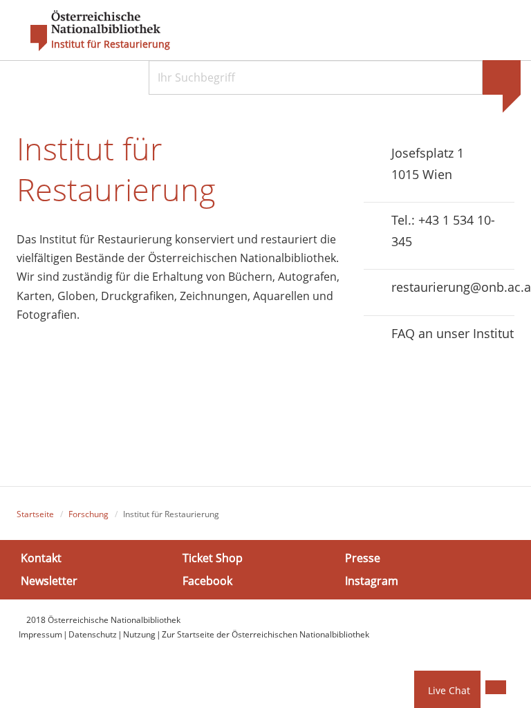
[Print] (495, 687)
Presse (362, 558)
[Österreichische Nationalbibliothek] (88, 31)
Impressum (40, 634)
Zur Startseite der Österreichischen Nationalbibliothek (265, 634)
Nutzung (139, 634)
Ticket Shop (213, 558)
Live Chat (449, 690)
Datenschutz (92, 634)
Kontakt (41, 558)
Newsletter (49, 580)
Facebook (207, 580)
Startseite (35, 514)
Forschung (88, 514)
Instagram (371, 580)
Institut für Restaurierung (110, 44)
